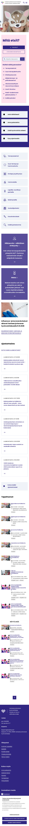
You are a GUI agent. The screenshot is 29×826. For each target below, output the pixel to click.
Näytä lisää (14, 622)
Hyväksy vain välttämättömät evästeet (14, 818)
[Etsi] (24, 2)
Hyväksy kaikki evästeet (14, 822)
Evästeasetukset (14, 814)
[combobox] (14, 59)
